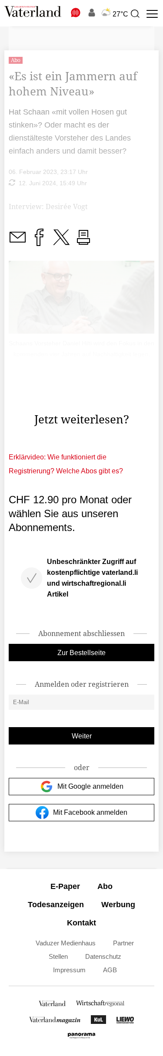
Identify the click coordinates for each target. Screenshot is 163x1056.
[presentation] (134, 13)
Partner (123, 943)
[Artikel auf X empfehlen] (61, 242)
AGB (110, 970)
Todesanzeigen (56, 904)
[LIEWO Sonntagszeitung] (125, 1021)
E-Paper (65, 886)
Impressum (69, 970)
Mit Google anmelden (90, 786)
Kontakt (81, 922)
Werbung (118, 904)
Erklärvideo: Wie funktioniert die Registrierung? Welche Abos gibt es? (66, 464)
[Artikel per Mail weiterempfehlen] (17, 242)
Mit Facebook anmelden (90, 812)
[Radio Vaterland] (76, 13)
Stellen (58, 956)
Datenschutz (103, 956)
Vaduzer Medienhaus (66, 943)
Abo (105, 886)
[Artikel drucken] (83, 242)
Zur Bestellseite (81, 652)
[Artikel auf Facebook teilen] (39, 242)
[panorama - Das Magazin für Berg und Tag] (81, 1037)
